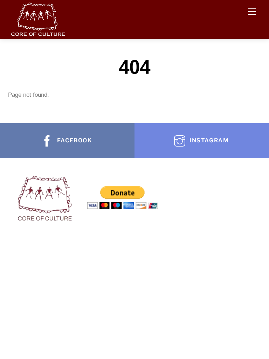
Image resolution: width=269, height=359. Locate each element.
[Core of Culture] (38, 18)
